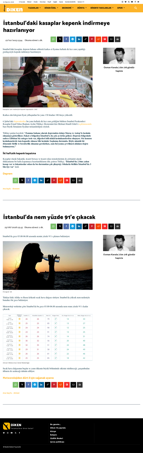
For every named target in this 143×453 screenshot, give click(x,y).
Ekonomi (16, 189)
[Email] (111, 39)
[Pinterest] (92, 39)
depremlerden (20, 121)
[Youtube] (132, 2)
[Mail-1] (138, 2)
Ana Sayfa (7, 189)
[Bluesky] (125, 2)
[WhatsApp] (53, 39)
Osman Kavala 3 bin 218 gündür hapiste (119, 69)
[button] (136, 8)
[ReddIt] (98, 39)
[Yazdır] (117, 39)
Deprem (7, 174)
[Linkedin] (79, 39)
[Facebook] (135, 2)
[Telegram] (72, 39)
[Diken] (13, 8)
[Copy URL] (85, 39)
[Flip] (105, 39)
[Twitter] (128, 2)
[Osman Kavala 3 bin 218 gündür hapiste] (119, 56)
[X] (60, 39)
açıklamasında (85, 123)
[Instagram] (122, 2)
